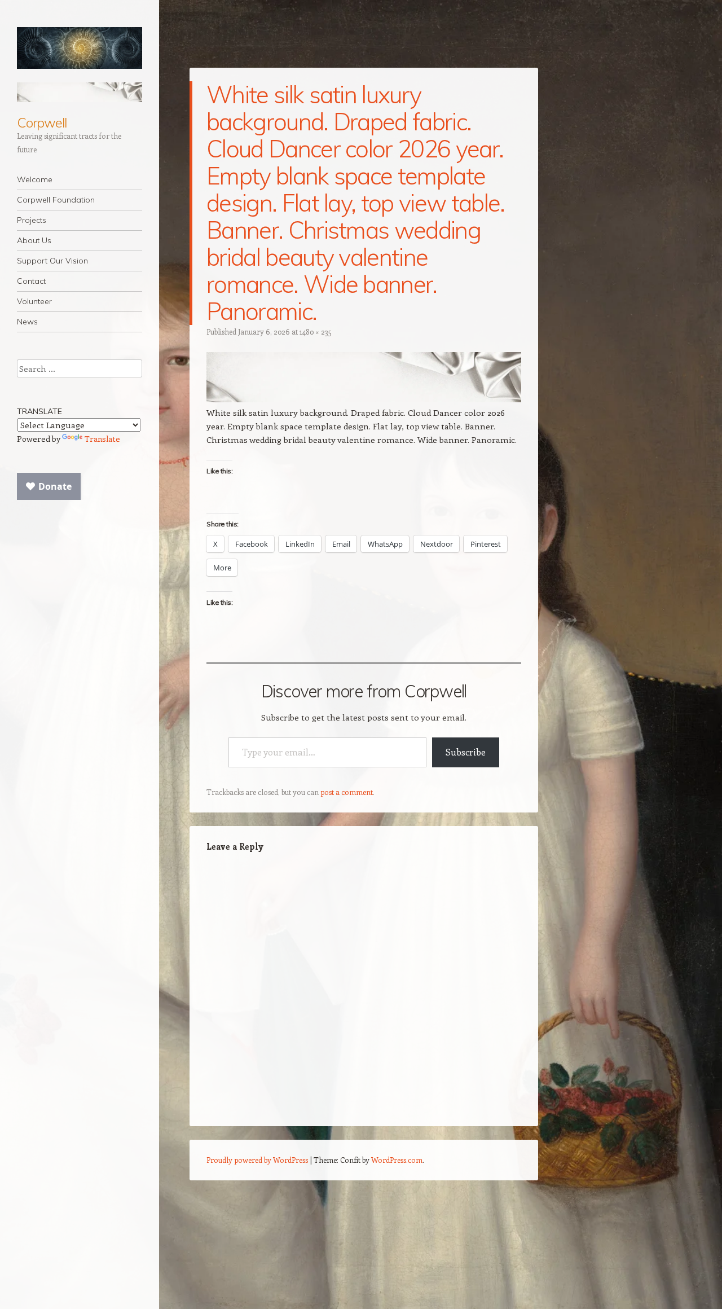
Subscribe (466, 752)
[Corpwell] (79, 48)
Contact (31, 281)
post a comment (346, 792)
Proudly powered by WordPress (257, 1160)
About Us (34, 240)
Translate (102, 438)
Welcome (34, 179)
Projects (31, 220)
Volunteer (34, 301)
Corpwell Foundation (56, 200)
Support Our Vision (52, 261)
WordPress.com (396, 1160)
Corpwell (42, 122)
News (27, 322)
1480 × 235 (316, 331)
